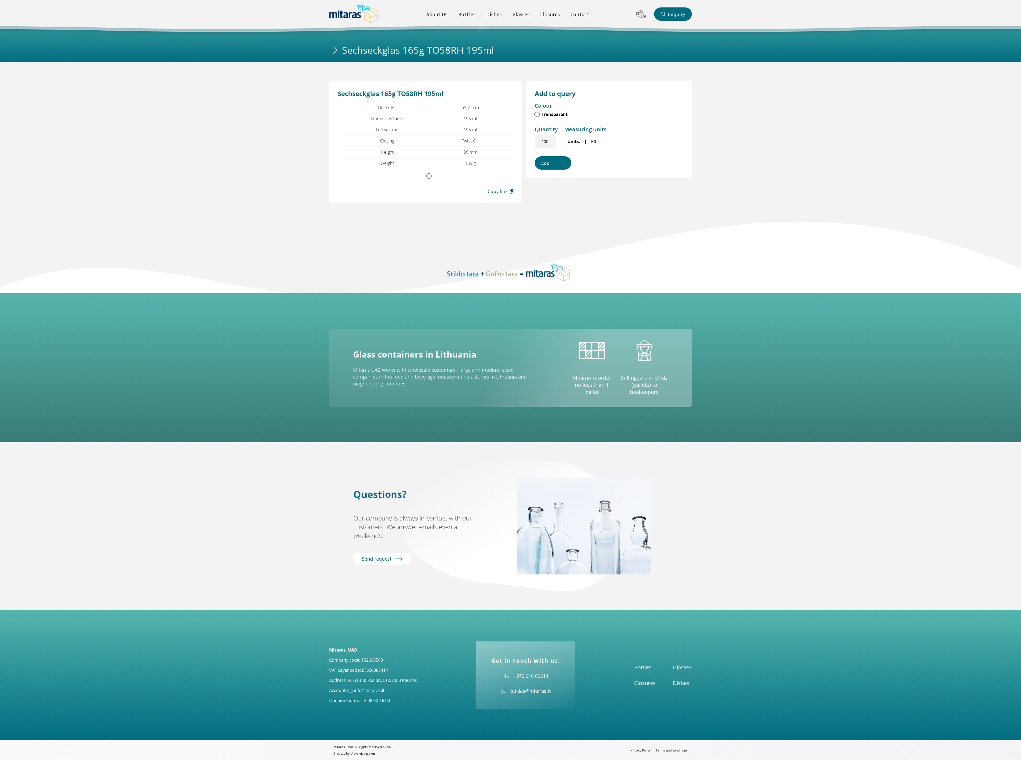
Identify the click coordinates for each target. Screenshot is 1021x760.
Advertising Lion (363, 753)
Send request (377, 559)
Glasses (521, 14)
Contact (580, 14)
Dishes (494, 14)
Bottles (467, 14)
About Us (436, 14)
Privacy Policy (641, 750)
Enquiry (676, 14)
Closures (550, 14)
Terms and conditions (672, 750)
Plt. (594, 141)
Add (545, 163)
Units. (573, 141)
